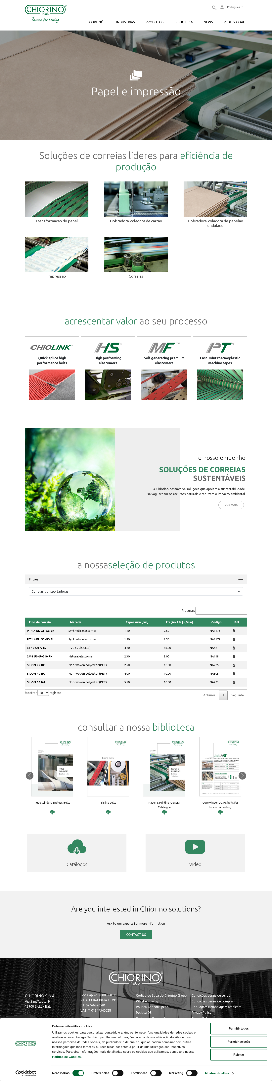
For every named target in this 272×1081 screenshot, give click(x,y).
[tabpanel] (136, 653)
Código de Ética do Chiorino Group (161, 995)
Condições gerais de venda (211, 995)
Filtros (34, 579)
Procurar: (188, 610)
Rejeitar (238, 1054)
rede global (234, 22)
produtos (154, 22)
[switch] (117, 1073)
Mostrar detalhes (217, 1073)
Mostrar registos (43, 693)
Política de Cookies (66, 1056)
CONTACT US (136, 934)
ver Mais (231, 505)
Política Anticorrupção (152, 1007)
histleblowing (148, 1001)
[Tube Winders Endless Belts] (52, 812)
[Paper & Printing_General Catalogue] (164, 812)
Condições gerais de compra (212, 1001)
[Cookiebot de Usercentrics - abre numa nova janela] (25, 1073)
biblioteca (183, 22)
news (208, 22)
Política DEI (144, 1012)
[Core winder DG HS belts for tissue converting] (220, 812)
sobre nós (96, 22)
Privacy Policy (201, 1012)
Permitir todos (239, 1028)
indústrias (125, 22)
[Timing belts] (108, 812)
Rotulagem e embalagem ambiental (217, 1007)
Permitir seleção (239, 1041)
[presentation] (29, 776)
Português (234, 7)
